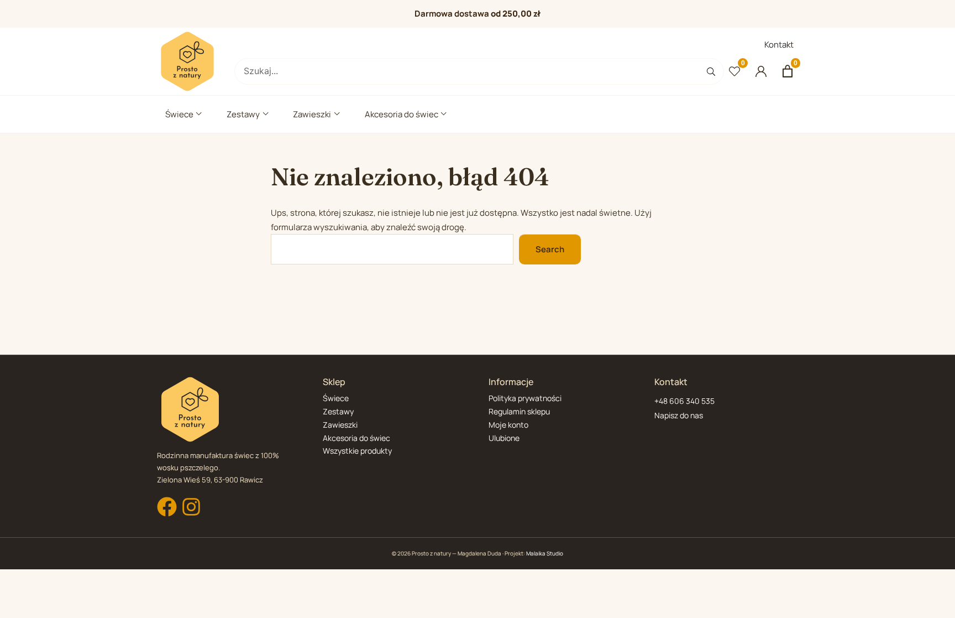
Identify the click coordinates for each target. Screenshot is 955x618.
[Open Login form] (761, 71)
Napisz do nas (678, 415)
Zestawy (243, 114)
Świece (179, 114)
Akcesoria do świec (401, 114)
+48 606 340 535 (684, 401)
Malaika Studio (544, 553)
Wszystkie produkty (357, 450)
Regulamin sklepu (519, 411)
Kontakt (779, 44)
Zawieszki (312, 114)
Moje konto (508, 424)
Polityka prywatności (525, 398)
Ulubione (504, 438)
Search (550, 249)
